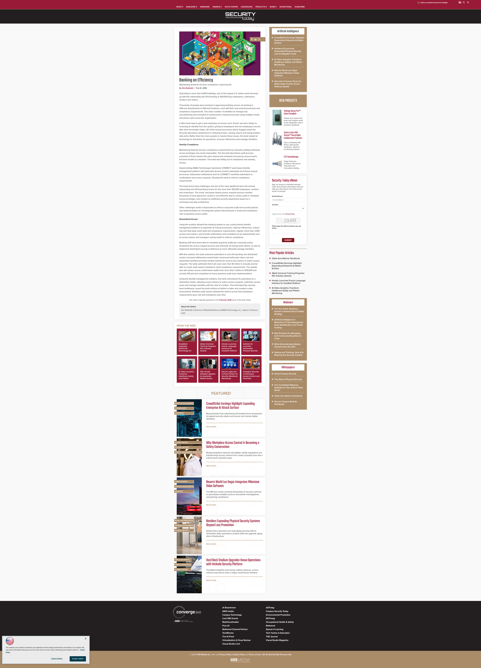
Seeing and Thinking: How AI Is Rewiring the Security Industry (289, 353)
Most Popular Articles (281, 253)
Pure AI (225, 625)
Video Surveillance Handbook (286, 258)
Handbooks (246, 7)
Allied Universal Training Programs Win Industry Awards (208, 347)
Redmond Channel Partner (235, 629)
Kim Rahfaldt (187, 88)
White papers (231, 7)
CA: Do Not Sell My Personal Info (276, 654)
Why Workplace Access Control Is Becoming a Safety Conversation (232, 445)
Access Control (181, 442)
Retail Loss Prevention (184, 520)
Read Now (211, 427)
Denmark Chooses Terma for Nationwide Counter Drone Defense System (287, 84)
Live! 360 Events (230, 618)
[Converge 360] (187, 612)
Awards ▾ (217, 7)
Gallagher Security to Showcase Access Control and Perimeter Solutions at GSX (251, 376)
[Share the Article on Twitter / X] (259, 39)
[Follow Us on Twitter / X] (464, 3)
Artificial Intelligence (184, 403)
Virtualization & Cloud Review (236, 640)
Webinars (205, 7)
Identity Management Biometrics (188, 452)
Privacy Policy (290, 214)
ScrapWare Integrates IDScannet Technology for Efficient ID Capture (185, 349)
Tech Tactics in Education (278, 633)
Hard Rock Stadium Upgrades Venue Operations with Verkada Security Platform (233, 562)
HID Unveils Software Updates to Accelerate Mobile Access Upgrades (207, 376)
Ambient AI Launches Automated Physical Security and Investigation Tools (250, 349)
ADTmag (270, 607)
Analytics (179, 491)
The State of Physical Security (288, 379)
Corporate (179, 413)
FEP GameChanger (291, 157)
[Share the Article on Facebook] (251, 39)
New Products (288, 101)
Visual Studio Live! (231, 644)
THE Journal (272, 636)
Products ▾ (261, 7)
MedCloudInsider (230, 622)
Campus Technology (232, 615)
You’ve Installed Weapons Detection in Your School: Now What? (288, 388)
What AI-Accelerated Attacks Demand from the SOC (287, 345)
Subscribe (300, 7)
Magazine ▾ (191, 7)
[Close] (85, 638)
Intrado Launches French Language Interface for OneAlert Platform (229, 347)
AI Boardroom (229, 607)
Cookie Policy (238, 654)
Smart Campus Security (285, 373)
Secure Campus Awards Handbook (285, 403)
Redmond (270, 625)
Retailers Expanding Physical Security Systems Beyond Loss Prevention (233, 523)
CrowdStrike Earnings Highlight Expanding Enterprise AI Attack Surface (230, 406)
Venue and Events (182, 560)
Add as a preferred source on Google (434, 3)
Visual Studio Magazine (277, 640)
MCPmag (270, 618)
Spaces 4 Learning (274, 629)
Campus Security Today (277, 611)
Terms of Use (255, 654)
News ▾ (179, 7)
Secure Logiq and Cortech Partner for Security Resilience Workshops (230, 375)
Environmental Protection (278, 615)
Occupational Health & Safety (280, 622)
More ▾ (273, 7)
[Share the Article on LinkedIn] (255, 39)
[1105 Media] (183, 621)
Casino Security (181, 481)
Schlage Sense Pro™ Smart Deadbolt (292, 112)
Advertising (285, 7)
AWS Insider (228, 611)
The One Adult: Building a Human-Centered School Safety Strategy (289, 311)
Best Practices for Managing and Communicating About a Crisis (287, 336)
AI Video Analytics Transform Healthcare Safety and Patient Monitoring (186, 376)
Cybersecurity (181, 408)
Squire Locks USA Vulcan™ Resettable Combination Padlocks (293, 135)
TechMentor (228, 633)
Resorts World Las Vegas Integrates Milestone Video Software (232, 484)
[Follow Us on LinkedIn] (460, 3)
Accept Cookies (78, 659)
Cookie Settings (57, 659)
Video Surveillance (183, 564)
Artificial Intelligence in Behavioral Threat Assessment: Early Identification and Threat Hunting (288, 323)
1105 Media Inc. (204, 654)
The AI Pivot (228, 636)
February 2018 (225, 300)
